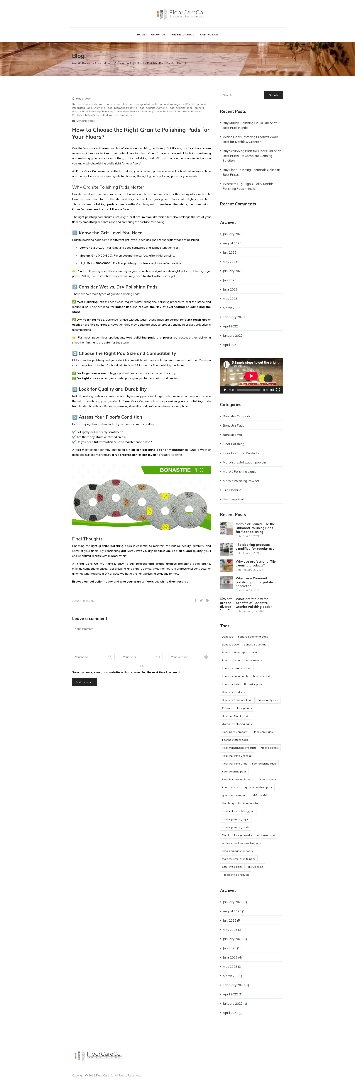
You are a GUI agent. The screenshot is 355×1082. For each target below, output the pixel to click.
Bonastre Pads (92, 63)
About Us (158, 34)
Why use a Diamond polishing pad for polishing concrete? (256, 582)
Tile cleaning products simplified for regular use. (255, 546)
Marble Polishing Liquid (239, 471)
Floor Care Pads (263, 732)
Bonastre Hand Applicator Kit (240, 652)
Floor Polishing (233, 444)
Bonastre (227, 636)
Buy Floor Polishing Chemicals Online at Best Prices (251, 172)
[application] (251, 376)
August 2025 (232, 243)
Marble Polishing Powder (241, 481)
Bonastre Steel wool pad (237, 700)
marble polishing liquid (235, 819)
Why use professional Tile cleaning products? (256, 563)
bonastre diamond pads (253, 636)
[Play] (225, 390)
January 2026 (233, 234)
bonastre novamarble (235, 676)
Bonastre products (233, 692)
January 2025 (233, 271)
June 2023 (230, 289)
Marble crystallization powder (244, 462)
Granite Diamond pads (160, 107)
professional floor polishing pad (241, 843)
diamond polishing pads (129, 107)
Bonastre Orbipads (237, 416)
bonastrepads (230, 684)
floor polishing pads (234, 771)
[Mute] (272, 390)
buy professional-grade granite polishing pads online (169, 563)
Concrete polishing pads (237, 708)
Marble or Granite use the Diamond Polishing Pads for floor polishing (255, 528)
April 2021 (230, 345)
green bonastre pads (235, 795)
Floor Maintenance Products (239, 747)
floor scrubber (268, 779)
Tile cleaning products (235, 874)
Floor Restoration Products (238, 779)
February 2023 (234, 317)
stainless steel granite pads (239, 859)
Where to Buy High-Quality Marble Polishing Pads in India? (248, 186)
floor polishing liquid (264, 763)
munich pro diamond (91, 115)
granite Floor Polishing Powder (133, 111)
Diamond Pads (103, 107)
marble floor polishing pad (238, 811)
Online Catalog (183, 34)
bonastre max (253, 660)
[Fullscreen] (278, 390)
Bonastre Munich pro (89, 104)
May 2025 (230, 262)
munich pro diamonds (119, 115)
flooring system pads (235, 739)
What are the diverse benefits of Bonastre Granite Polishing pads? (254, 603)
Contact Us (209, 34)
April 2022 (230, 326)
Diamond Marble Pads (235, 716)
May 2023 (230, 298)
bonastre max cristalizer (236, 668)
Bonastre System (268, 700)
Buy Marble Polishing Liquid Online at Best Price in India (250, 125)
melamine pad (266, 835)
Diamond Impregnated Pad (139, 104)
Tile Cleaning (232, 490)
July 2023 (229, 280)
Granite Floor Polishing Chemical (92, 111)
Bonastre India (231, 660)
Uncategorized (233, 499)
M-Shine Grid (260, 795)
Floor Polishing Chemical (237, 755)
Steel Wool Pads (232, 866)
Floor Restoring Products (241, 453)
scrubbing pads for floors (237, 851)
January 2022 (233, 335)
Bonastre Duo (230, 644)
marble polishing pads (235, 827)
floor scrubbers (231, 787)
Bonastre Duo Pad (255, 644)
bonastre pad (261, 676)
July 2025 (229, 252)
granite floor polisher (189, 107)
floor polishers (270, 747)
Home (141, 34)
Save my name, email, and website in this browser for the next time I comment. (126, 672)
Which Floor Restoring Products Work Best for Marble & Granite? (250, 139)
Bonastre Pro (112, 104)
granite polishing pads (167, 111)
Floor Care (88, 600)
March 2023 (231, 308)
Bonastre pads (253, 684)
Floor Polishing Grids (234, 763)
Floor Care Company (235, 732)
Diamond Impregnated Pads (175, 104)
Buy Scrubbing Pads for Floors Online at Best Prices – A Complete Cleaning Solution (252, 155)
